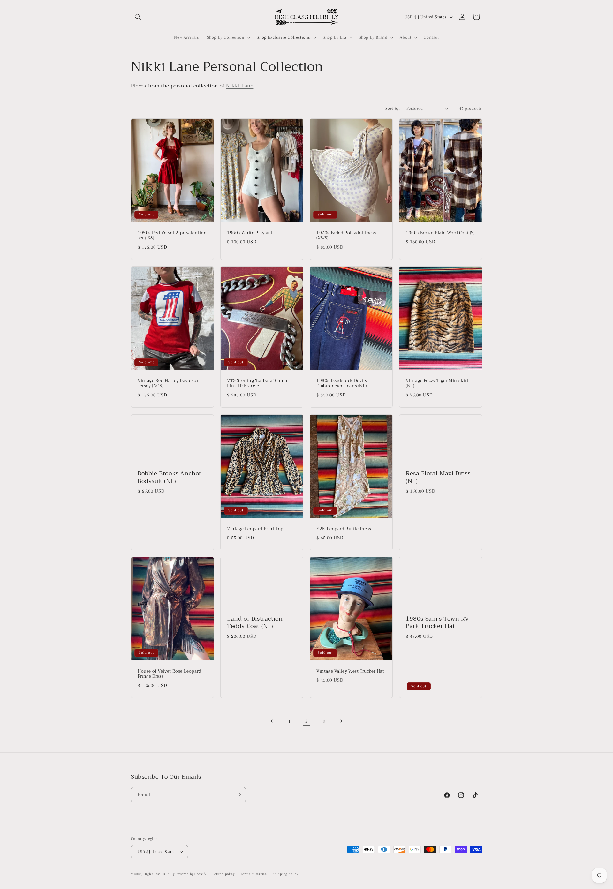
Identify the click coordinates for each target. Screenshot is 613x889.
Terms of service (253, 874)
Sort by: (392, 108)
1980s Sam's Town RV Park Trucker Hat (437, 622)
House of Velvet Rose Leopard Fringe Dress (169, 674)
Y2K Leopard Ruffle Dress (343, 528)
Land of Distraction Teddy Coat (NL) (255, 622)
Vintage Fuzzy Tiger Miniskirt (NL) (437, 383)
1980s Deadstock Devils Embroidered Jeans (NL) (341, 383)
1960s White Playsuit (250, 233)
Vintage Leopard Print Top (255, 528)
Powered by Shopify (191, 874)
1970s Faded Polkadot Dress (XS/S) (346, 235)
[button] (138, 17)
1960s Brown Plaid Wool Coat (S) (440, 233)
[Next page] (341, 721)
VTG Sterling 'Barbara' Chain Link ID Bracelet (257, 383)
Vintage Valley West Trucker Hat (350, 671)
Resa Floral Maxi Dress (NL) (438, 477)
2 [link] (306, 721)
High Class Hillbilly (159, 874)
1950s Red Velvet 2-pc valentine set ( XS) (172, 235)
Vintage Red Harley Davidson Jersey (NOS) (169, 383)
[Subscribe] (238, 794)
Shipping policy (285, 874)
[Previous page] (272, 721)
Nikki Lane (239, 86)
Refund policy (223, 874)
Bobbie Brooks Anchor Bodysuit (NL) (169, 477)
